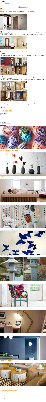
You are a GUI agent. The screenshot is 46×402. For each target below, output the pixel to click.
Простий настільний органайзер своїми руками (13, 392)
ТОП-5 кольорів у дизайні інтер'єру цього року (7, 111)
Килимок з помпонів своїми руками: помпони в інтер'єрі (11, 390)
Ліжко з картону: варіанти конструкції (6, 202)
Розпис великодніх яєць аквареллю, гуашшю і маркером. (9, 150)
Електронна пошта (2, 122)
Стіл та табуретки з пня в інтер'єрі (5, 386)
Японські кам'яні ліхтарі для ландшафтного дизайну (8, 281)
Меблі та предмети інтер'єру (6, 3)
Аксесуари (3, 4)
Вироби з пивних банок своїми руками (6, 255)
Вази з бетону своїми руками (4, 176)
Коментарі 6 (3, 394)
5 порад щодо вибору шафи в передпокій (7, 110)
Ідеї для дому (3, 1)
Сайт (1, 123)
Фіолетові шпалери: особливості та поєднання (7, 109)
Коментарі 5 (3, 396)
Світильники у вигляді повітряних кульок (7, 360)
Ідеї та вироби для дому (5, 392)
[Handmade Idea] (23, 7)
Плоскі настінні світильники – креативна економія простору (9, 334)
